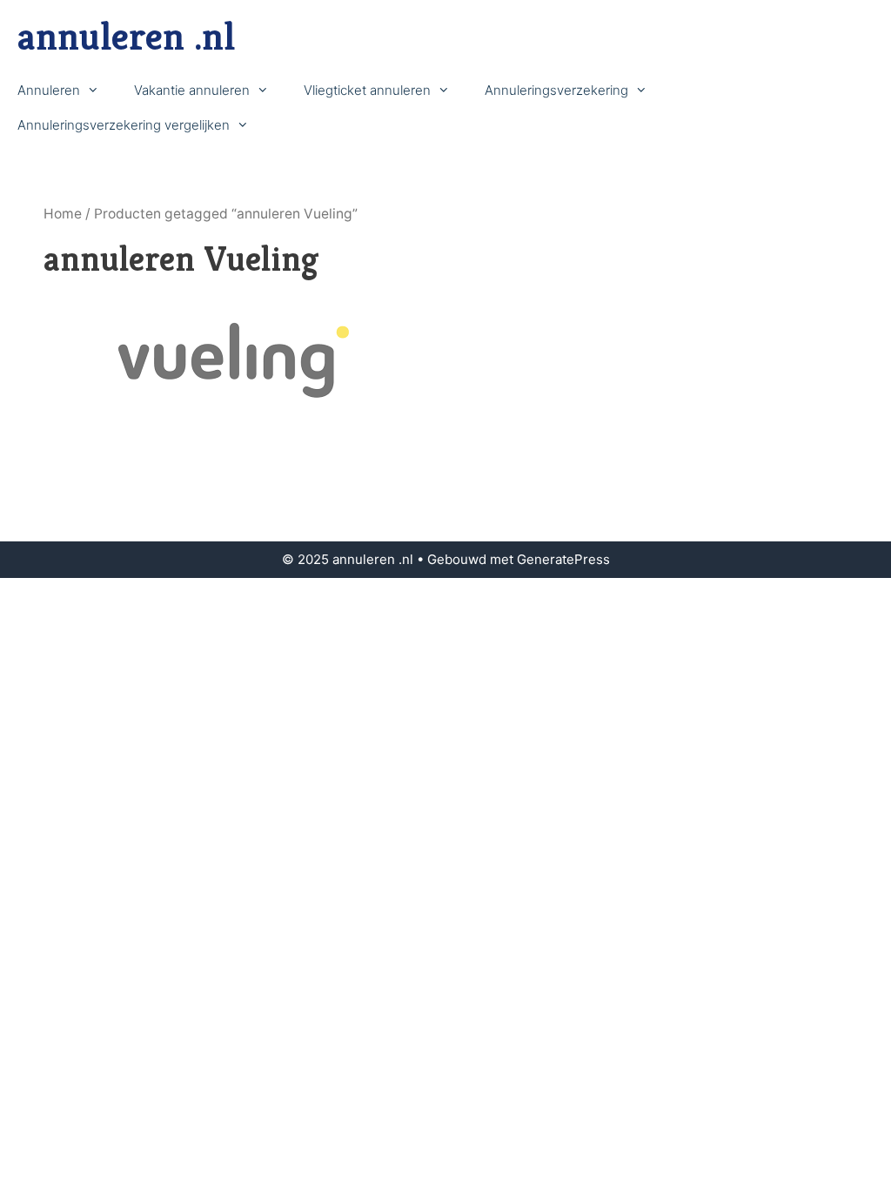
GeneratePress (563, 559)
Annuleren (48, 90)
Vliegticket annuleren (367, 90)
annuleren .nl (126, 36)
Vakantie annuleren (192, 90)
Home (63, 213)
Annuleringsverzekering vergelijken (123, 125)
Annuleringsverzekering (556, 90)
